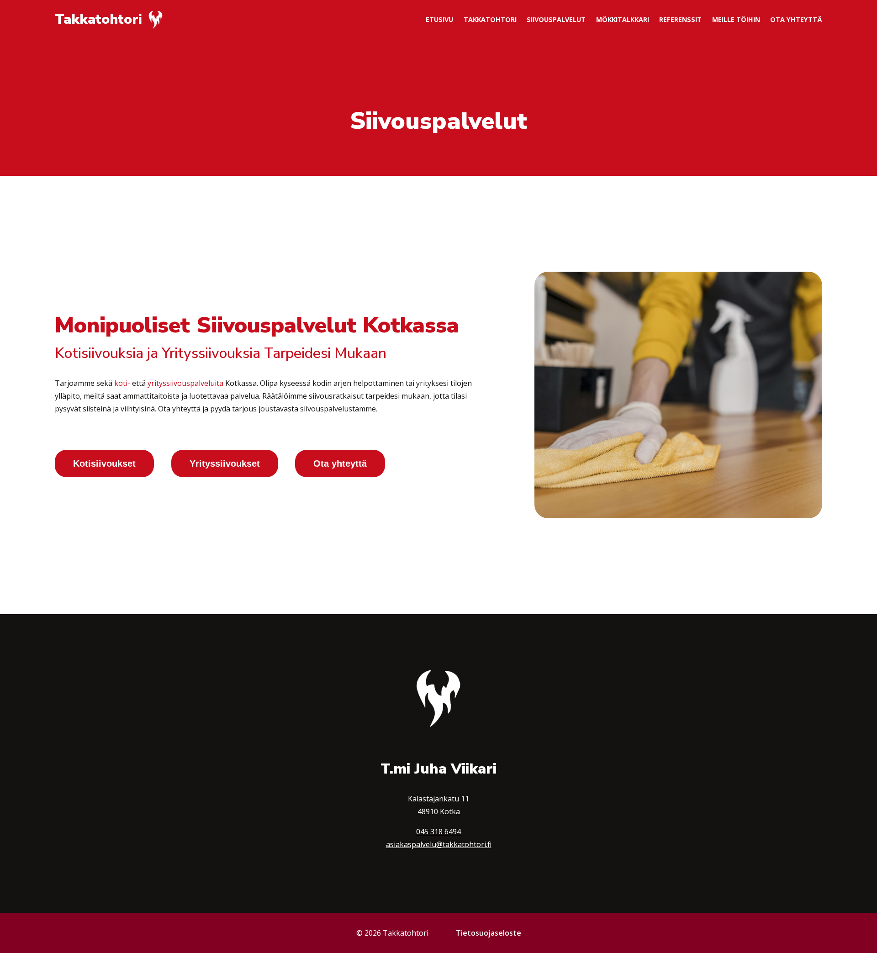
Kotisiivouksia (99, 353)
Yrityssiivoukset (225, 463)
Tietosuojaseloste (488, 933)
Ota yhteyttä (796, 19)
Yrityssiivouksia (211, 353)
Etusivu (439, 19)
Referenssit (680, 19)
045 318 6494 (438, 832)
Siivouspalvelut (556, 19)
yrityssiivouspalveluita (185, 383)
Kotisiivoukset (104, 463)
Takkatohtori (490, 19)
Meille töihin (736, 19)
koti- (122, 383)
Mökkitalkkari (622, 19)
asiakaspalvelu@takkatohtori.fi (438, 844)
